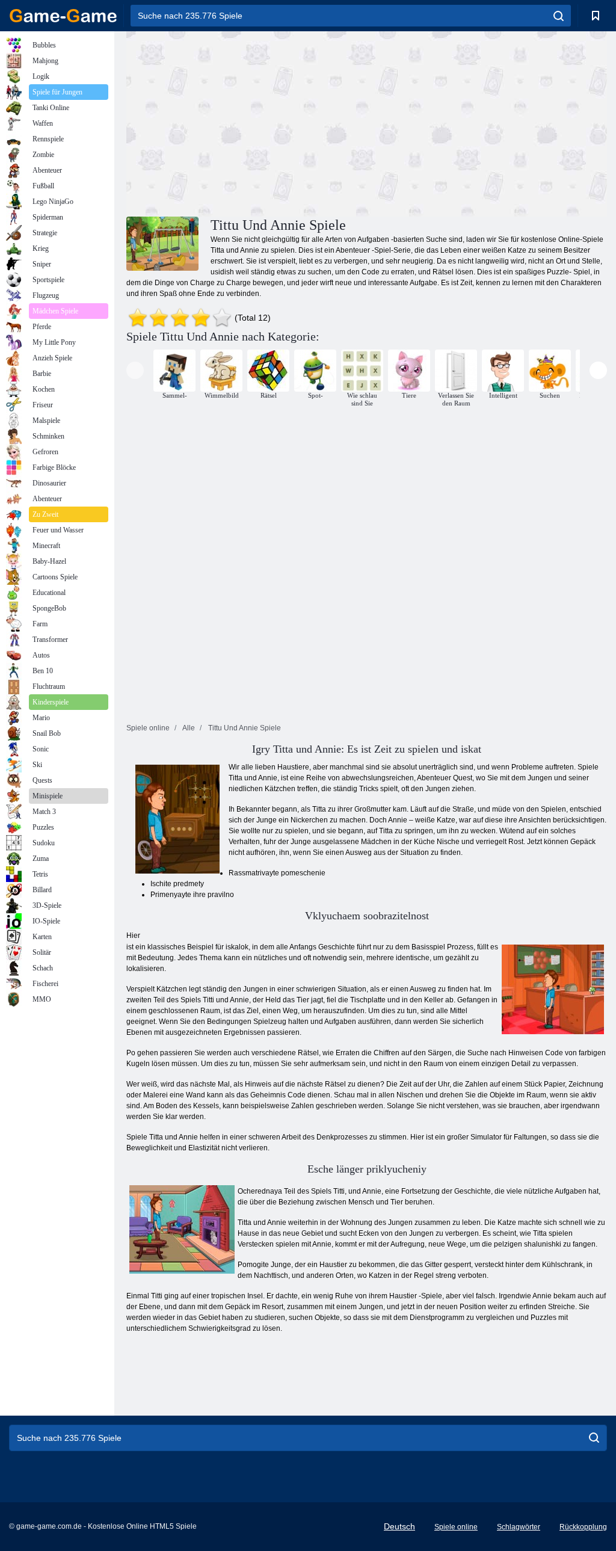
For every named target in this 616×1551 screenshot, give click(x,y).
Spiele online (456, 1527)
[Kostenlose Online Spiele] (63, 15)
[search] (558, 15)
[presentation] (135, 370)
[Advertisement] (247, 122)
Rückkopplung (583, 1527)
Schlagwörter (518, 1527)
